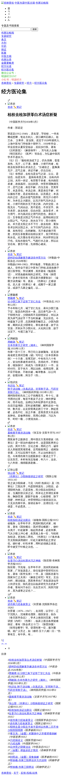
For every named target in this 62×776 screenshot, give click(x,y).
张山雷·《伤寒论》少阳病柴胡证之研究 (31, 703)
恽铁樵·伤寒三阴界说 (22, 767)
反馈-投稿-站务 (29, 773)
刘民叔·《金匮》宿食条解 (24, 757)
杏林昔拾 (6, 83)
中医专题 (20, 2)
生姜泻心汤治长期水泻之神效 (24, 560)
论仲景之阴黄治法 (20, 747)
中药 (3, 46)
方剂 (3, 42)
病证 (3, 49)
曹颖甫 (11, 298)
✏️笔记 (17, 107)
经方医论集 (7, 69)
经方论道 (6, 66)
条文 (3, 39)
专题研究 (6, 36)
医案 (3, 52)
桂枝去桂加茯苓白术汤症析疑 (25, 660)
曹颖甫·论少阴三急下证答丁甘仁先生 (29, 673)
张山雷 (11, 473)
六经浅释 (15, 743)
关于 (16, 773)
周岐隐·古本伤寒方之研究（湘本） (28, 680)
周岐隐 (11, 341)
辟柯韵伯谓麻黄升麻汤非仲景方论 (27, 257)
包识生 (11, 385)
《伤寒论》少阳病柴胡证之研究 (25, 476)
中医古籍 (30, 2)
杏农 (10, 107)
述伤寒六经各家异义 (19, 604)
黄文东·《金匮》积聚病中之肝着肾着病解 (33, 733)
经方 (29, 83)
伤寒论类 (6, 59)
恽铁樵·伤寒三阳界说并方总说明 (28, 760)
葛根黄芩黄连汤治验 (19, 432)
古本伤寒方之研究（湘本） (23, 345)
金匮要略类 (7, 63)
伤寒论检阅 (42, 2)
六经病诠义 (16, 740)
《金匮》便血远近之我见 (24, 750)
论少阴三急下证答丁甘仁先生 (24, 301)
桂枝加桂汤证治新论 (19, 520)
